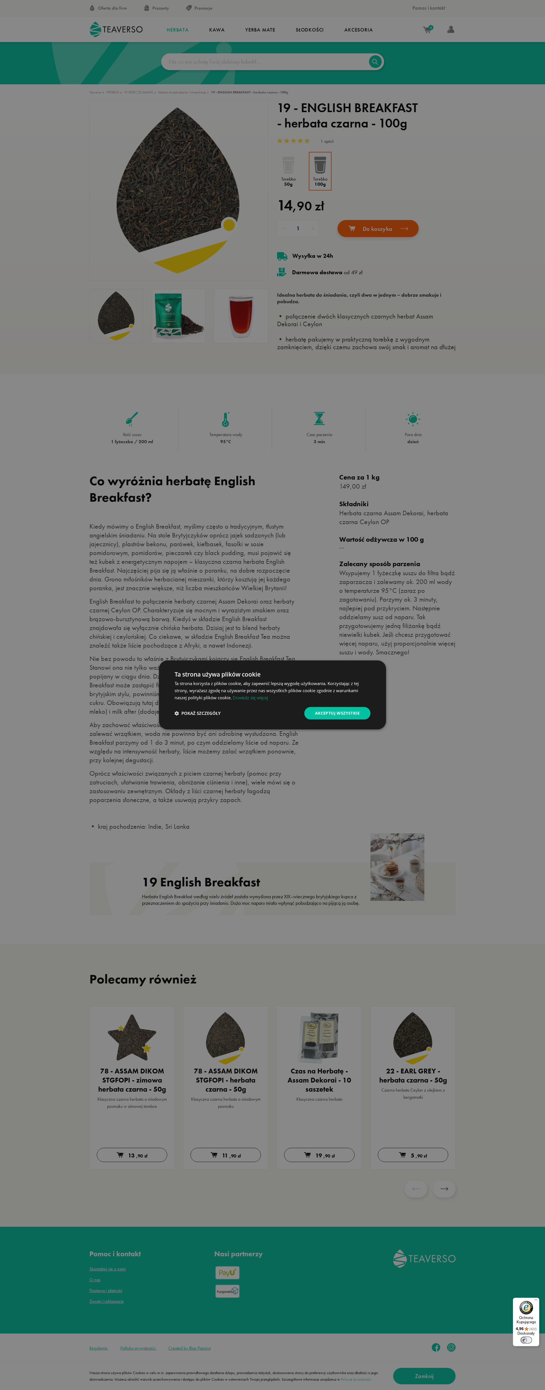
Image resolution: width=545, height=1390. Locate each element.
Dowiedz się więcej (250, 697)
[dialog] (272, 694)
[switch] (526, 1340)
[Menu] (536, 1301)
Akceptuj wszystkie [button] (337, 713)
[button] (198, 713)
